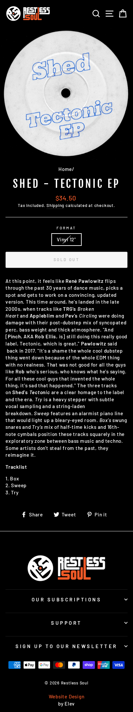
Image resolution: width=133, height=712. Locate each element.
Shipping (55, 205)
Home (65, 169)
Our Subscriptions (67, 599)
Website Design (67, 696)
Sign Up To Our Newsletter (66, 646)
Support (66, 623)
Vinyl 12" (66, 239)
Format (66, 228)
